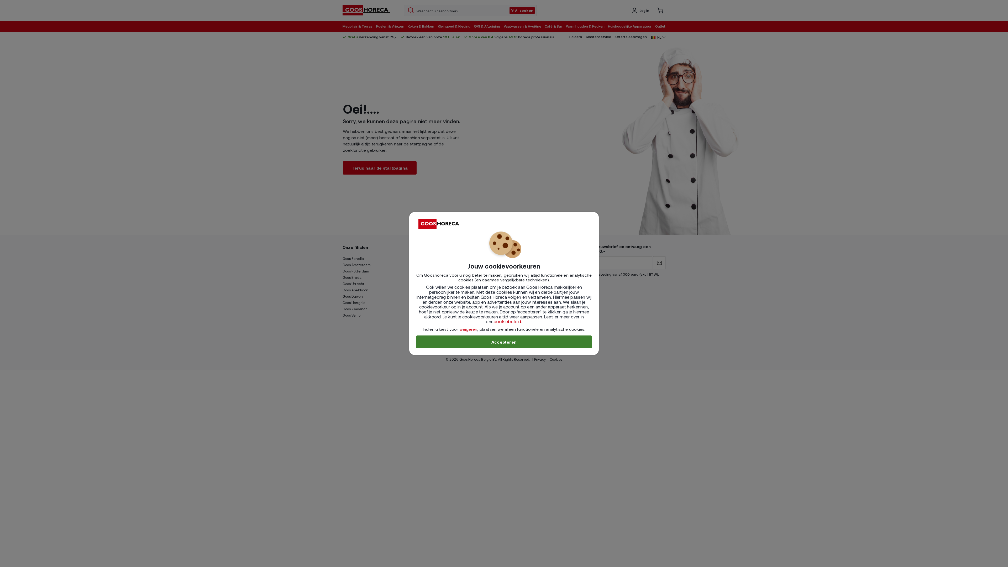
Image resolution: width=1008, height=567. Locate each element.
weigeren (468, 329)
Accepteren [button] (504, 341)
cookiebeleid (507, 321)
